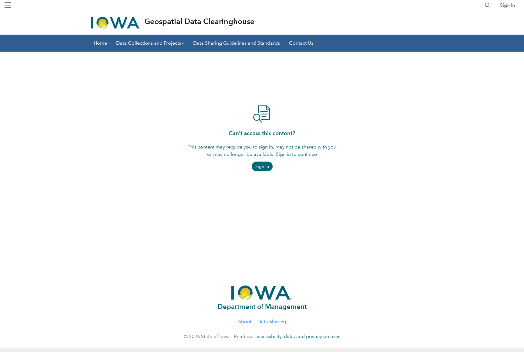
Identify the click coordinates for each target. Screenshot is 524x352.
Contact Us (301, 43)
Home (100, 43)
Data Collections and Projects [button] (148, 43)
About (244, 321)
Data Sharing (271, 321)
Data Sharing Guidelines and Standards (236, 43)
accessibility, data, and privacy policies (297, 336)
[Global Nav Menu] (8, 5)
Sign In (507, 5)
